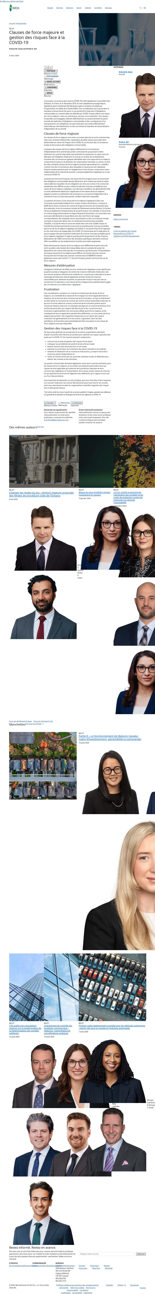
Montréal (108, 1268)
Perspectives (21, 23)
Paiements (88, 1293)
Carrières (98, 8)
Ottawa (107, 1266)
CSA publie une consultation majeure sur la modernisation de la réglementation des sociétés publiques (25, 1029)
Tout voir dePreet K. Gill (43, 721)
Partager (50, 403)
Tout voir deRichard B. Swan (20, 721)
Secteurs (69, 8)
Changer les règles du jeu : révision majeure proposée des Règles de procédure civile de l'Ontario (41, 494)
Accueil (12, 23)
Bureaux (108, 8)
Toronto (82, 1266)
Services (59, 8)
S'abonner (78, 403)
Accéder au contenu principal (11, 1)
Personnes (13, 1266)
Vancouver (83, 1268)
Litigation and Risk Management (126, 236)
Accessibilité (77, 1293)
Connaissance (37, 1266)
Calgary (59, 1266)
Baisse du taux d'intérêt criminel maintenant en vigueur (94, 493)
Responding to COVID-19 (123, 233)
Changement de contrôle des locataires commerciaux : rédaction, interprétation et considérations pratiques (58, 1029)
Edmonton (94, 1266)
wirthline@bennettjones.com (56, 420)
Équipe (50, 8)
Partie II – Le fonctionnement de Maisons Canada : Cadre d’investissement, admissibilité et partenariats (110, 737)
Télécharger (65, 403)
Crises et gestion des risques (125, 231)
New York (96, 1268)
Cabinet (88, 8)
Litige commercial (121, 219)
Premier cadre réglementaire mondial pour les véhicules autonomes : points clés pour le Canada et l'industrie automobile (112, 1027)
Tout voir (40, 427)
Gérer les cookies (77, 1288)
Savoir (79, 8)
